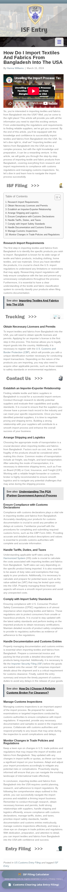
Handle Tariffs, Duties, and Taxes (24, 220)
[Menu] (59, 42)
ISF (40, 663)
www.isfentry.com (13, 879)
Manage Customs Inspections (22, 231)
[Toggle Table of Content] (56, 197)
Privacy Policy (55, 879)
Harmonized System (14, 558)
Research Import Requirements (23, 202)
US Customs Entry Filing (27, 862)
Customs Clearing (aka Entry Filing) (33, 884)
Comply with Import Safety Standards (26, 224)
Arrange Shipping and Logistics (23, 213)
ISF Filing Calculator (33, 874)
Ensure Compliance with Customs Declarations (31, 216)
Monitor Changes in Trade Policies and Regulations (34, 234)
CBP (26, 352)
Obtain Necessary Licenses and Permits (28, 205)
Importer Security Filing (24, 663)
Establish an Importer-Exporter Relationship (29, 209)
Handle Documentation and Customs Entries (30, 227)
